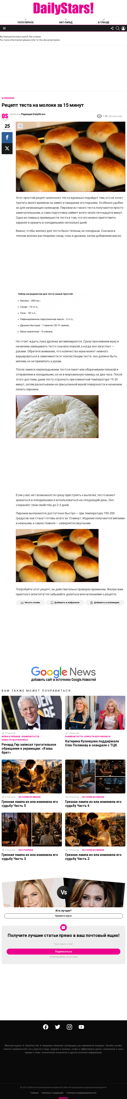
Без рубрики (26, 850)
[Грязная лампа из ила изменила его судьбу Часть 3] (32, 829)
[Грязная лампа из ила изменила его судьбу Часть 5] (32, 776)
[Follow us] (112, 28)
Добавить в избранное (66, 602)
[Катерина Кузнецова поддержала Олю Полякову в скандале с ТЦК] (95, 713)
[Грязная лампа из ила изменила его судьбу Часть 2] (95, 829)
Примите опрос (63, 916)
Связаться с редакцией (52, 1093)
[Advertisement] (63, 68)
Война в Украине (11, 736)
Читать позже (32, 602)
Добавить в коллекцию (106, 602)
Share (20, 126)
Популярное (26, 22)
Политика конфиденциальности (81, 1093)
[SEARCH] (118, 28)
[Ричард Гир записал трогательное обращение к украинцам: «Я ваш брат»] (32, 713)
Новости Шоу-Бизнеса (15, 740)
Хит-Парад (65, 22)
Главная (34, 1093)
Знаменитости (30, 736)
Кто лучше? (63, 910)
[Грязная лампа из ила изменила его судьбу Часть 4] (95, 776)
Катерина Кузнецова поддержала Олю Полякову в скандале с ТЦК (92, 743)
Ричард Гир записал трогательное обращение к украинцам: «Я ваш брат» (29, 748)
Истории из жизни (30, 797)
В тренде (103, 22)
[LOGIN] (123, 28)
